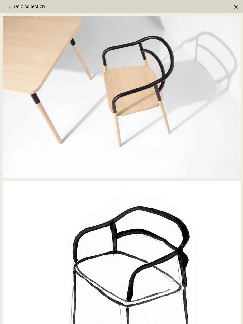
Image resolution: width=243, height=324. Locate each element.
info (8, 7)
